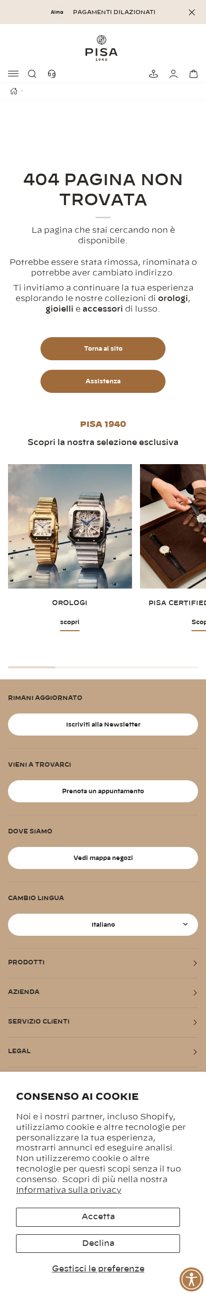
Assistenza (103, 381)
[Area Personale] (172, 74)
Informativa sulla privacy (69, 1190)
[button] (34, 74)
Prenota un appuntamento (103, 791)
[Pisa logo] (103, 48)
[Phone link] (54, 74)
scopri (70, 622)
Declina (98, 1243)
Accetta (98, 1217)
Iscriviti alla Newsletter (103, 725)
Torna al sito (103, 349)
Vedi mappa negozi (103, 858)
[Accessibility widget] (192, 1279)
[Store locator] (152, 74)
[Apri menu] (14, 74)
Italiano (103, 925)
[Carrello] (192, 74)
